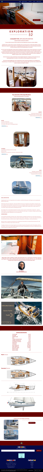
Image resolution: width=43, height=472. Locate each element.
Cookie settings (31, 470)
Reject (36, 470)
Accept (40, 470)
